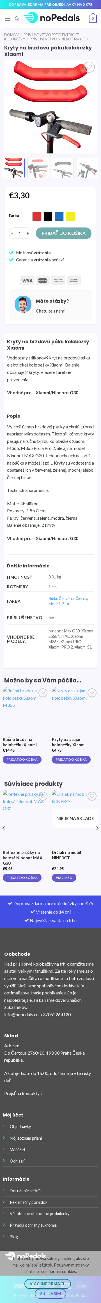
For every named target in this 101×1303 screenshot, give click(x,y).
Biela (53, 598)
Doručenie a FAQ (25, 1190)
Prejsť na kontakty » (23, 1093)
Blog (14, 1236)
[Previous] (13, 106)
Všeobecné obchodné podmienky (39, 1213)
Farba (14, 216)
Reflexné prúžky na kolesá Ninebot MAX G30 (22, 858)
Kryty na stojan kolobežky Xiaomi (69, 742)
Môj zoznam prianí (26, 1138)
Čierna (81, 598)
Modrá (54, 603)
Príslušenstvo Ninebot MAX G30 (59, 39)
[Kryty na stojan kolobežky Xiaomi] (75, 710)
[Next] (88, 106)
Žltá (65, 603)
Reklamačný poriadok (28, 1202)
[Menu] (7, 18)
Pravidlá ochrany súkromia (33, 1225)
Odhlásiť (17, 1161)
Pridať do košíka (64, 233)
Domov (11, 34)
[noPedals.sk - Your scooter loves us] (52, 19)
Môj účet (18, 1149)
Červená (66, 598)
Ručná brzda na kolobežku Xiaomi (20, 742)
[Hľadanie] (17, 18)
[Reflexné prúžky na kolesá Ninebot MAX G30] (26, 813)
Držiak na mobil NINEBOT (66, 855)
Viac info (64, 877)
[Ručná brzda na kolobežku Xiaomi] (26, 710)
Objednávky (20, 1126)
